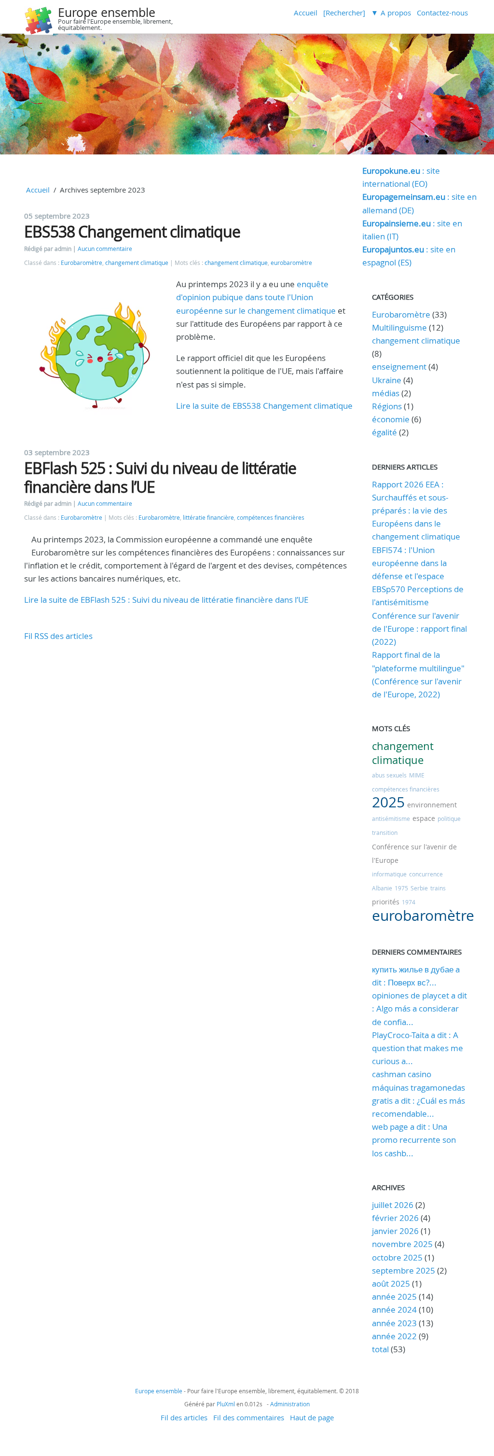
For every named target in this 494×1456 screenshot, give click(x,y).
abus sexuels (389, 775)
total (381, 1349)
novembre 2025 (402, 1243)
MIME (417, 775)
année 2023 (394, 1323)
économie (391, 419)
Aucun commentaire (105, 248)
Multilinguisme (399, 327)
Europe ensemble (106, 12)
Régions (387, 406)
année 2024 (394, 1309)
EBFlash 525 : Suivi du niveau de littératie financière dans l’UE (160, 477)
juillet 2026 (392, 1204)
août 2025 (391, 1283)
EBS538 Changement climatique (132, 231)
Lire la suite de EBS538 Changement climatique (264, 405)
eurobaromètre (291, 262)
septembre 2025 (403, 1270)
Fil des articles (184, 1417)
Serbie (419, 888)
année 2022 (394, 1336)
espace (423, 818)
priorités (385, 901)
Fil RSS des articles (58, 635)
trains (438, 888)
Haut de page (312, 1417)
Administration (290, 1404)
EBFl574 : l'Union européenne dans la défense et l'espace (409, 563)
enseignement (399, 366)
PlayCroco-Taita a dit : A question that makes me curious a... (417, 1048)
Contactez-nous (442, 12)
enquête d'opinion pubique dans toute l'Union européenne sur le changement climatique (256, 297)
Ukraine (386, 380)
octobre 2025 (397, 1257)
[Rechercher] (344, 12)
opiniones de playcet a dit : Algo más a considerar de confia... (419, 1008)
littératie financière (208, 517)
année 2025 (394, 1296)
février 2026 (395, 1217)
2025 (388, 802)
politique (449, 818)
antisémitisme (391, 818)
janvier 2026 (395, 1230)
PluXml (226, 1404)
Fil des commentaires (248, 1417)
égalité (384, 432)
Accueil (305, 12)
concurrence (426, 874)
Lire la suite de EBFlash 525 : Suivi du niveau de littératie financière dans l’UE (166, 599)
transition (385, 832)
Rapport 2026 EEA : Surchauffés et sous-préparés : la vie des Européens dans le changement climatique (416, 510)
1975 (401, 888)
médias (385, 393)
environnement (432, 804)
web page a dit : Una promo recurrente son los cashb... (414, 1139)
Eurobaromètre (81, 262)
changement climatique (136, 262)
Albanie (382, 888)
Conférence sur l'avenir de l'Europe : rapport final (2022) (419, 628)
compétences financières (270, 517)
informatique (389, 874)
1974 (408, 902)
